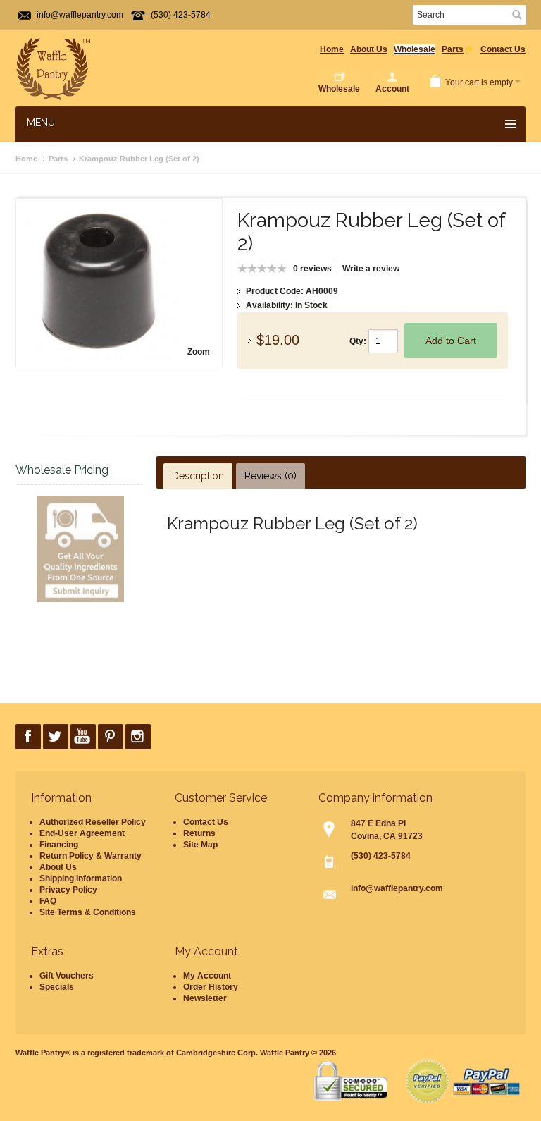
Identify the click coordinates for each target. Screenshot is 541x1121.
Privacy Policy (68, 890)
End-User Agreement (82, 833)
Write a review (370, 269)
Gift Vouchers (66, 976)
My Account (207, 976)
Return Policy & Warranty (90, 856)
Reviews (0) (270, 476)
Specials (56, 987)
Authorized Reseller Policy (92, 822)
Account (392, 89)
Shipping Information (80, 878)
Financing (58, 845)
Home (332, 49)
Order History (210, 987)
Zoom (198, 352)
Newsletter (205, 998)
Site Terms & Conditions (87, 912)
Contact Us (503, 49)
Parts (453, 49)
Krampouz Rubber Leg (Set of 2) (139, 158)
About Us (368, 49)
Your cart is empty (479, 82)
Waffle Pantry (284, 1052)
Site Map (200, 845)
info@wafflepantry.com (80, 15)
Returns (199, 833)
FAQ (47, 901)
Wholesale (414, 49)
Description (198, 476)
